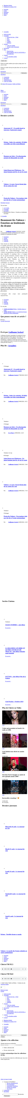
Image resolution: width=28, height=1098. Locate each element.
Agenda (6, 44)
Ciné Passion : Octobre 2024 (14, 701)
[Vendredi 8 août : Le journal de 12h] (15, 884)
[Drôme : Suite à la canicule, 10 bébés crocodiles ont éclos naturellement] (15, 136)
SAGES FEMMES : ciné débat (15, 625)
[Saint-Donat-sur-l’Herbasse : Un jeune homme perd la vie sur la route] (15, 164)
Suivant (7, 202)
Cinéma (6, 55)
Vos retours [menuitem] (9, 1088)
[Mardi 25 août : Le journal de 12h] (15, 839)
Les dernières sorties (12, 56)
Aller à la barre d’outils (6, 1079)
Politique (9, 42)
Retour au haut (4, 990)
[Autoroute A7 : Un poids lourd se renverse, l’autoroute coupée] (15, 122)
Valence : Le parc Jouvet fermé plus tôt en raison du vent (15, 185)
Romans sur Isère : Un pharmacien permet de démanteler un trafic (15, 157)
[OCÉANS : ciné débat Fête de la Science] (15, 666)
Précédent (3, 202)
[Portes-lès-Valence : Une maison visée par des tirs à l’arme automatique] (15, 192)
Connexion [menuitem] (6, 1090)
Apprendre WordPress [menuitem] (12, 1086)
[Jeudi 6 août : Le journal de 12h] (15, 906)
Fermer (2, 991)
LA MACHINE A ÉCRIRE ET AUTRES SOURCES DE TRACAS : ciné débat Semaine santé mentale (15, 650)
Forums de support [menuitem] (11, 1087)
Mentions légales (8, 5)
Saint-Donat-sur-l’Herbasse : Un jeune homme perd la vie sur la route (15, 171)
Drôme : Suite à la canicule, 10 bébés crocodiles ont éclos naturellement (15, 143)
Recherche (24, 73)
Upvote (2, 321)
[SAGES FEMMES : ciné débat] (15, 612)
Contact (6, 58)
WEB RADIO (7, 34)
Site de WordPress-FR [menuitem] (12, 1083)
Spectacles (6, 48)
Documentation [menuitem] (10, 1084)
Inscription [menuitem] (6, 1091)
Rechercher (21, 1094)
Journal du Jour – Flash (12, 37)
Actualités (6, 31)
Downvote (7, 321)
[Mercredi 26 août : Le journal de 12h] (15, 816)
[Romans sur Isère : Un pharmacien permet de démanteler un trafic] (15, 150)
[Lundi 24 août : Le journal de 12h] (15, 861)
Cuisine (9, 41)
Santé (8, 40)
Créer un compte (11, 45)
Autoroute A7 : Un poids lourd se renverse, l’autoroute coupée (14, 129)
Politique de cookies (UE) (10, 6)
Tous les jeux (10, 51)
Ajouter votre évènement (13, 47)
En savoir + (8, 628)
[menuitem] (15, 1082)
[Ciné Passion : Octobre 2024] (15, 691)
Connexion (6, 77)
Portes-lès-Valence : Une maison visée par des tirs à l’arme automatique (15, 199)
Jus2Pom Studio (5, 984)
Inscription (6, 78)
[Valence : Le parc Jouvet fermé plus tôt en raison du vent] (15, 178)
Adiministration (7, 80)
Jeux (8, 38)
